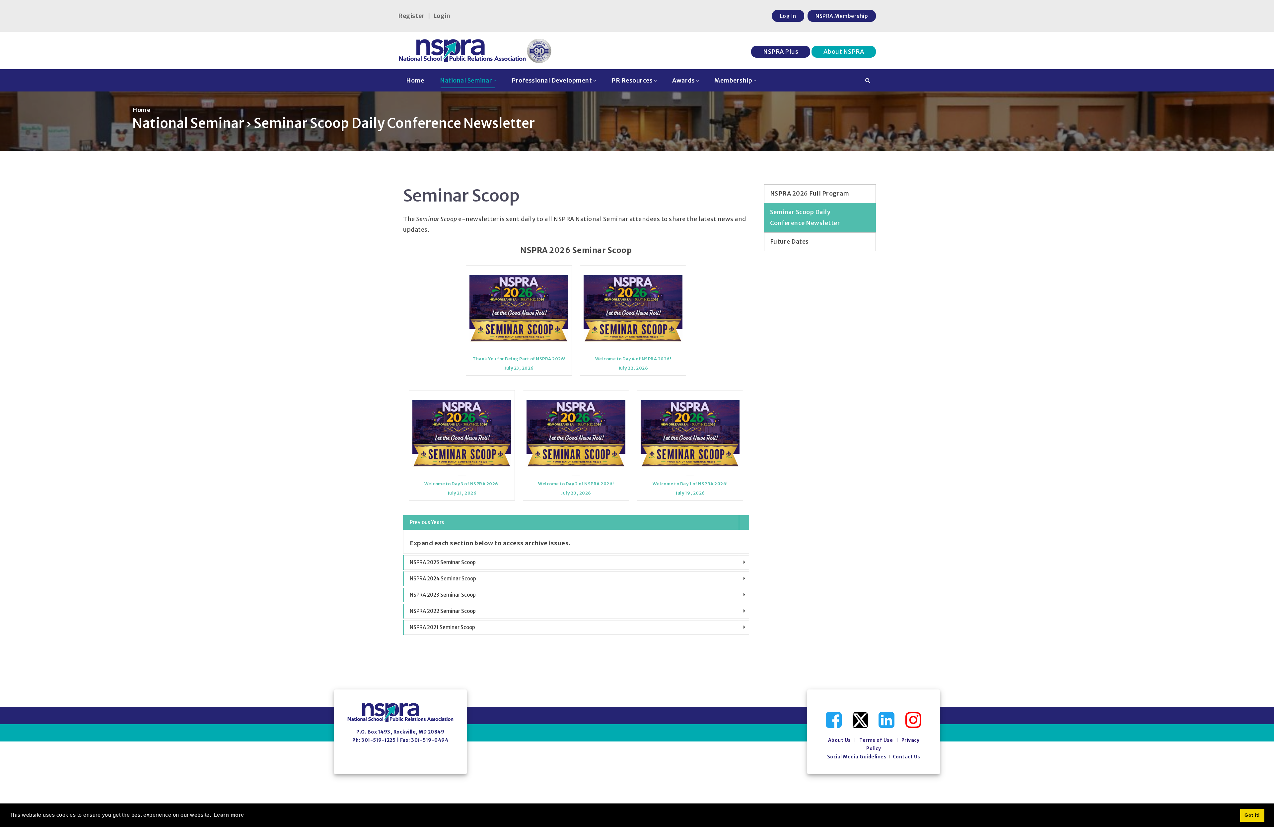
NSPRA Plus (780, 51)
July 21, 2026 (462, 493)
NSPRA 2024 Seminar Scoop (443, 578)
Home (141, 110)
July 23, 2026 (519, 368)
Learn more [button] (229, 815)
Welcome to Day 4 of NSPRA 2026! (633, 359)
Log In (788, 16)
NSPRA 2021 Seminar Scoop (442, 627)
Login (442, 16)
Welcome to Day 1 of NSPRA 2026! (690, 484)
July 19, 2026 (690, 493)
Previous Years (427, 522)
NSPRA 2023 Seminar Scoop (443, 595)
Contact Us (906, 757)
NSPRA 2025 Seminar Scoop (443, 562)
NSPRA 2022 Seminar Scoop (443, 611)
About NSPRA (843, 51)
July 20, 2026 (576, 493)
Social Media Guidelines (857, 757)
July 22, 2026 (633, 368)
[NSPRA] (475, 50)
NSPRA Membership (841, 16)
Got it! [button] (1252, 815)
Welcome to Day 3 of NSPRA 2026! (462, 484)
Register (411, 16)
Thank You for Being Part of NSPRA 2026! (519, 359)
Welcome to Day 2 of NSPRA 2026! (576, 484)
